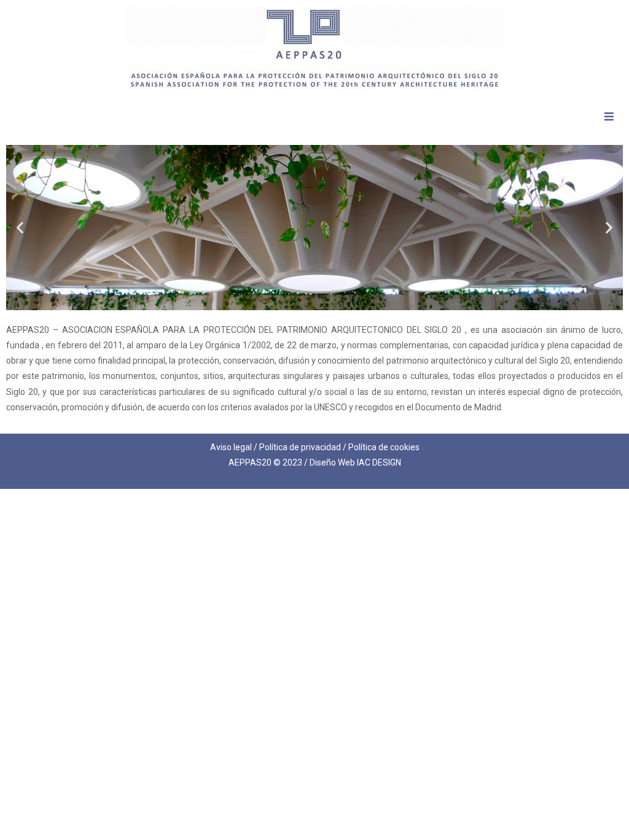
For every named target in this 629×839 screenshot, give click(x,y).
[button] (20, 227)
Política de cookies (384, 447)
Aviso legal (231, 447)
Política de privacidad (300, 447)
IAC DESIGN (379, 462)
